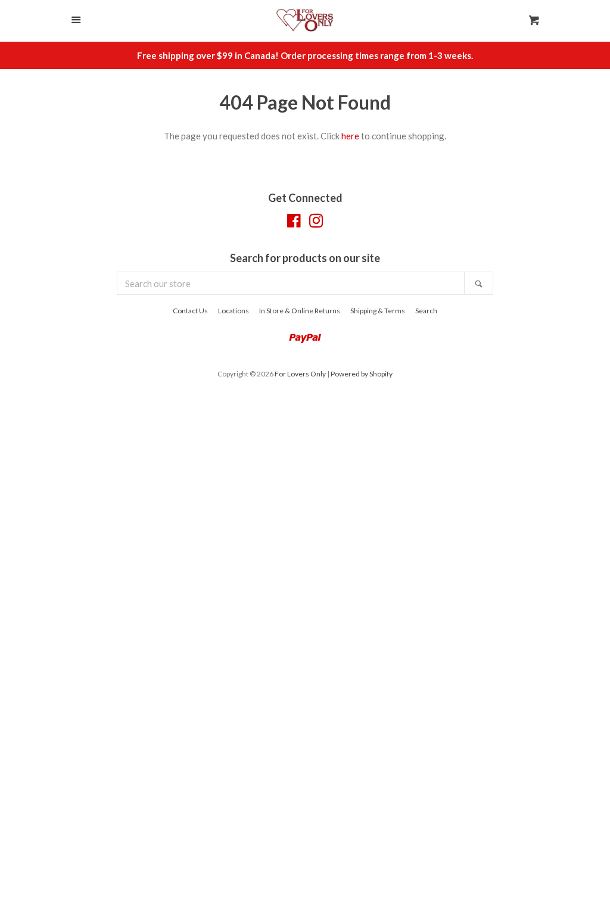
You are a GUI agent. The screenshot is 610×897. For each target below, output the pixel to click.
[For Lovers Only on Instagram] (316, 222)
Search (426, 310)
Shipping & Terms (377, 310)
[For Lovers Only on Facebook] (294, 222)
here (350, 135)
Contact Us (190, 310)
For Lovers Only (300, 373)
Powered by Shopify (362, 373)
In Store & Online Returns (299, 310)
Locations (233, 310)
